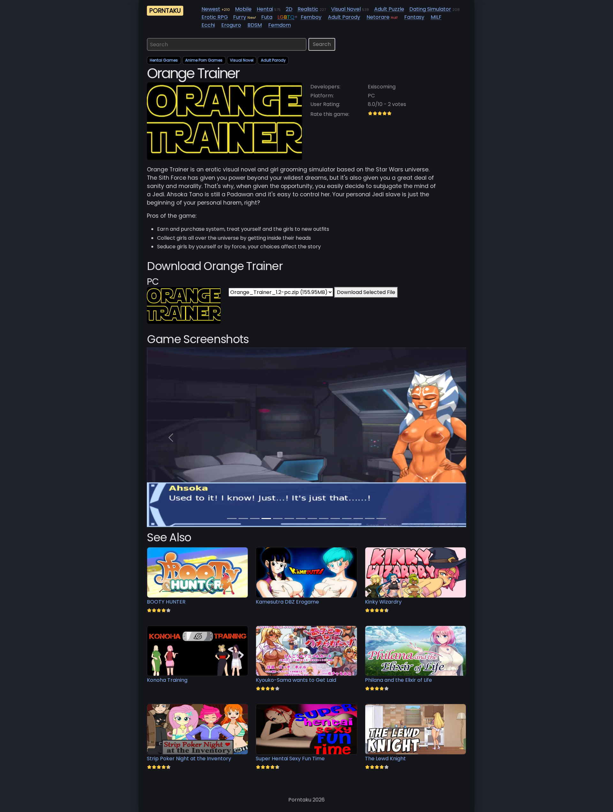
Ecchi (208, 25)
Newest (210, 9)
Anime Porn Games (204, 60)
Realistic (308, 9)
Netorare (378, 17)
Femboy (311, 17)
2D (289, 9)
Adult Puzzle (389, 9)
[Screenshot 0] (232, 518)
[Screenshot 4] (278, 518)
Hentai (265, 9)
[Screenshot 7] (312, 518)
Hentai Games (164, 60)
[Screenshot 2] (255, 518)
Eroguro (231, 25)
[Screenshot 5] (289, 518)
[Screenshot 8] (324, 518)
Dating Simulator (430, 9)
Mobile (243, 9)
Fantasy (414, 17)
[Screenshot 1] (243, 518)
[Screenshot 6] (301, 518)
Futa (266, 17)
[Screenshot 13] (381, 518)
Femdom (279, 25)
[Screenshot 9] (335, 518)
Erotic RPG (214, 17)
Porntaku (165, 10)
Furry (239, 17)
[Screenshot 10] (347, 518)
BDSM (254, 25)
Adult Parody (344, 17)
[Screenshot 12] (370, 518)
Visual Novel (346, 9)
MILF (436, 17)
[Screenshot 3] (266, 518)
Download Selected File (366, 292)
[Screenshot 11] (358, 518)
